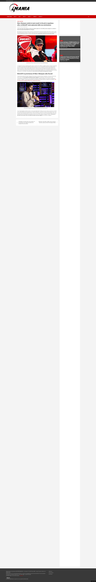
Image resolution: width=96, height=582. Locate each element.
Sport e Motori (20, 21)
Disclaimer (50, 574)
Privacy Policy (51, 572)
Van (19, 16)
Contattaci (21, 575)
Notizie (40, 16)
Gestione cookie (93, 581)
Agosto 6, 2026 (62, 47)
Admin (66, 47)
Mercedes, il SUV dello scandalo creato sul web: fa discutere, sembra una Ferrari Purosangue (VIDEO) (47, 122)
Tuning (34, 16)
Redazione (50, 571)
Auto (15, 16)
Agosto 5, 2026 (62, 60)
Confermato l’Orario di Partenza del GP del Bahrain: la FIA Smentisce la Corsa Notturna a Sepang (69, 58)
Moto (24, 16)
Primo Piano (9, 16)
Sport (29, 16)
